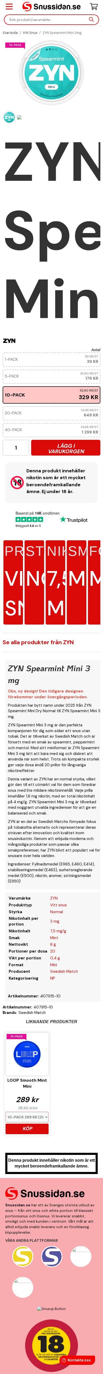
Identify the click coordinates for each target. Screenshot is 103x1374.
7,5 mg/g (58, 931)
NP (52, 978)
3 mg (54, 921)
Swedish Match (64, 971)
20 (52, 951)
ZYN (54, 898)
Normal (56, 912)
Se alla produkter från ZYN (38, 642)
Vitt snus (58, 905)
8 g (53, 944)
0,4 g (55, 958)
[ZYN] (9, 340)
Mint (54, 937)
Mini (53, 965)
